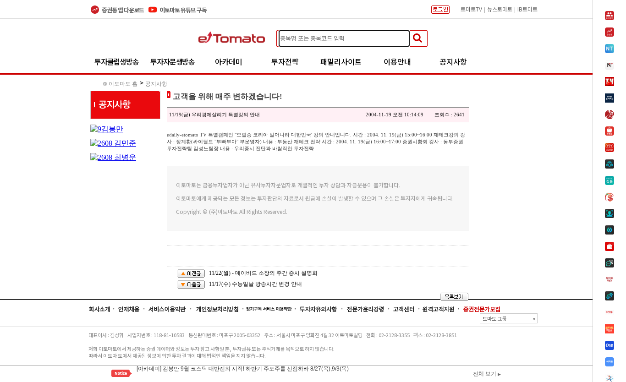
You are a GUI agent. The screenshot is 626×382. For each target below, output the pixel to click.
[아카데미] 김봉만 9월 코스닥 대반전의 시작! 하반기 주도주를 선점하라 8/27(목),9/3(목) (243, 367)
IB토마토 (527, 9)
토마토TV (471, 9)
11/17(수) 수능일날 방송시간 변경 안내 (255, 284)
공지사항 (453, 61)
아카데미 (228, 61)
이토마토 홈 (123, 84)
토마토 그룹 (509, 318)
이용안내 (397, 61)
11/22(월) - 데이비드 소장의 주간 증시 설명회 (263, 273)
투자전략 (285, 61)
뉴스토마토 (499, 9)
